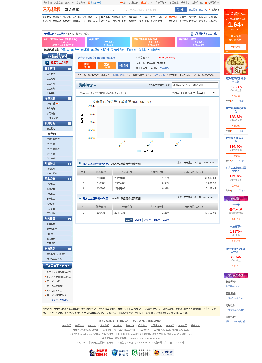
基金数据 (46, 17)
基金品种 (57, 21)
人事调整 (51, 204)
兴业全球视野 (117, 49)
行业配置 (51, 144)
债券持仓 (52, 133)
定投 (84, 17)
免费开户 (69, 2)
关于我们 (66, 325)
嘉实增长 (75, 49)
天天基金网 (49, 33)
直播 (160, 21)
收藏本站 (47, 2)
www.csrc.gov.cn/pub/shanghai (145, 338)
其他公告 (51, 213)
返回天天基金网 (130, 2)
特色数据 (51, 93)
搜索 (181, 9)
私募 (95, 21)
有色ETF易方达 (54, 291)
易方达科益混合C (55, 281)
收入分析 (51, 239)
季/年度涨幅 (52, 118)
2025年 (138, 220)
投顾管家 (67, 17)
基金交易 (145, 2)
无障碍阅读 (197, 2)
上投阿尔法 (130, 49)
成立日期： (88, 75)
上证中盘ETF (143, 49)
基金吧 (153, 21)
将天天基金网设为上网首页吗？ (114, 321)
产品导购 (160, 2)
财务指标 (51, 224)
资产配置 (51, 154)
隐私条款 (142, 325)
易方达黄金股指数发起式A (59, 273)
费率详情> (164, 68)
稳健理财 (203, 17)
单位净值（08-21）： (155, 57)
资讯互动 (133, 17)
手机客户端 (95, 2)
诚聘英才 (195, 325)
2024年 (147, 220)
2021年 (166, 220)
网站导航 (212, 2)
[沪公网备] (163, 352)
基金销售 (51, 209)
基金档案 (72, 10)
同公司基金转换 (54, 259)
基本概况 (51, 74)
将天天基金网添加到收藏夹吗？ (148, 321)
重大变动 (51, 158)
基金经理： (113, 75)
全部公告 (51, 184)
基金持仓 (51, 128)
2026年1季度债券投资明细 (112, 198)
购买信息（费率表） (56, 254)
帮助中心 (185, 2)
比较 (123, 17)
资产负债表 (52, 229)
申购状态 (77, 21)
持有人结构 (52, 173)
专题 (160, 17)
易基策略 (105, 49)
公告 (90, 21)
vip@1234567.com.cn (124, 330)
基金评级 (51, 88)
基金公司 (203, 9)
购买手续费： (152, 68)
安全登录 (58, 2)
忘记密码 (80, 2)
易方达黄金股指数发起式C (59, 277)
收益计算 (116, 21)
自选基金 (174, 2)
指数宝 (192, 17)
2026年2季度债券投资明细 (112, 163)
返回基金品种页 (60, 62)
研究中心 (92, 325)
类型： (135, 75)
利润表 (50, 234)
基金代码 (193, 9)
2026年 (129, 220)
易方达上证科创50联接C (96, 163)
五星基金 (213, 21)
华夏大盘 (65, 49)
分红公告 (51, 194)
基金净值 (57, 17)
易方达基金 (159, 75)
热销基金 (203, 21)
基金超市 (173, 21)
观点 (147, 17)
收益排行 (193, 21)
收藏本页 (214, 9)
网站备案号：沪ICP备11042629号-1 (168, 342)
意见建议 (170, 325)
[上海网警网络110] (98, 352)
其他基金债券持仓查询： (160, 85)
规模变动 (51, 169)
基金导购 (183, 21)
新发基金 (67, 21)
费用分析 (51, 243)
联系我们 (104, 325)
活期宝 (182, 17)
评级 (95, 17)
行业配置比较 (53, 149)
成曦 (122, 75)
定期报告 (51, 199)
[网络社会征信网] (120, 352)
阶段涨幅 (51, 113)
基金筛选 (105, 21)
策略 (141, 21)
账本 (123, 21)
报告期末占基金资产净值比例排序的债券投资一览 (103, 93)
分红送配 (51, 108)
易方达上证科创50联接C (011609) (97, 57)
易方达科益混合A (55, 286)
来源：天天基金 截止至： (194, 162)
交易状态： (151, 63)
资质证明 (79, 325)
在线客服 (182, 325)
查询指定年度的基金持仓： (184, 93)
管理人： (155, 75)
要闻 (141, 17)
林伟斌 (116, 75)
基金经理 (51, 79)
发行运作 (51, 189)
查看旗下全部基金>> (61, 300)
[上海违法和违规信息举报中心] (141, 352)
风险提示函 (156, 325)
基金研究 (133, 21)
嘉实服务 (95, 49)
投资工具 (105, 17)
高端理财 (213, 17)
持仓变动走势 (53, 139)
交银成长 (155, 49)
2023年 (157, 220)
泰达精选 (85, 49)
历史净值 (51, 103)
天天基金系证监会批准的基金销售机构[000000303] (104, 334)
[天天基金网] (52, 9)
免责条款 (130, 325)
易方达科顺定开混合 (56, 295)
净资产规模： (191, 75)
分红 (84, 21)
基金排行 (77, 17)
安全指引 (117, 325)
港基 (90, 17)
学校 (152, 17)
